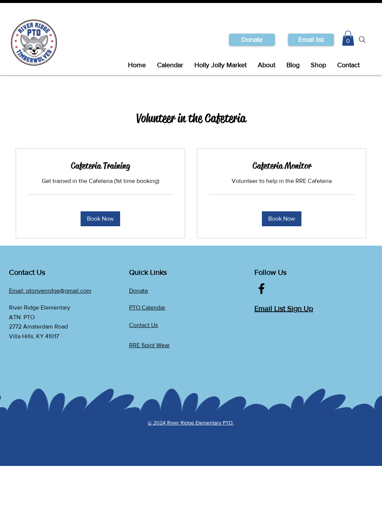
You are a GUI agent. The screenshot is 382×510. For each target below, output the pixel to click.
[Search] (362, 39)
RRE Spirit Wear (149, 345)
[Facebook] (261, 289)
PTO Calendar (147, 307)
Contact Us (143, 325)
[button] (311, 40)
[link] (100, 166)
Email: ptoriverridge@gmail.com (50, 290)
